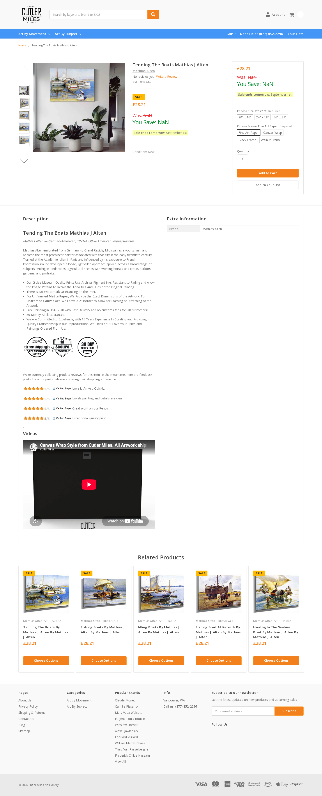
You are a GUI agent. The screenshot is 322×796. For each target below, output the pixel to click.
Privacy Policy (28, 706)
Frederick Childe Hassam (132, 755)
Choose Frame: (264, 126)
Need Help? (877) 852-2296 (261, 34)
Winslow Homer (126, 725)
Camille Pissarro (126, 706)
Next (24, 160)
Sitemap (24, 731)
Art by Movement (32, 34)
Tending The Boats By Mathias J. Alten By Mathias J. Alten (45, 632)
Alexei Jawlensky (126, 731)
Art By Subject (66, 34)
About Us (25, 700)
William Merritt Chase (130, 743)
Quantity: (243, 151)
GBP (229, 34)
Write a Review (166, 76)
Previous (24, 68)
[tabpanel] (46, 619)
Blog (21, 725)
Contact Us (26, 719)
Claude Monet (125, 700)
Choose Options (46, 660)
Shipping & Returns (31, 712)
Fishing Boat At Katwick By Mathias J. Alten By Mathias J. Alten (218, 632)
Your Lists (296, 34)
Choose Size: (259, 111)
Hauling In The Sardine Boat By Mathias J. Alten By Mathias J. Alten (275, 632)
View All (120, 761)
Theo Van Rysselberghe (131, 749)
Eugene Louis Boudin (130, 719)
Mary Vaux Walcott (128, 712)
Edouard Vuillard (126, 737)
